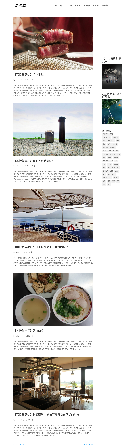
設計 (104, 181)
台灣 (109, 144)
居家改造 (105, 154)
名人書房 (114, 144)
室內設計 (111, 151)
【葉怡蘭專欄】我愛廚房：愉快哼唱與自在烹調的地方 (46, 414)
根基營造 (116, 164)
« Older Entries (19, 444)
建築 (104, 157)
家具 (117, 151)
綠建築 (117, 171)
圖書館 (105, 151)
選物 (109, 181)
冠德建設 (115, 137)
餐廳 (109, 184)
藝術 (110, 177)
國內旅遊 (105, 147)
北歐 (117, 141)
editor (17, 80)
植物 (104, 167)
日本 (104, 164)
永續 (113, 167)
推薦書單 (116, 157)
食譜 (118, 181)
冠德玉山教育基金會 (108, 141)
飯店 (104, 184)
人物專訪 (105, 134)
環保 (118, 167)
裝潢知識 (116, 177)
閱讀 (113, 181)
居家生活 (112, 154)
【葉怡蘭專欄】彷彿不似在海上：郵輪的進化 (41, 247)
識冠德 (105, 6)
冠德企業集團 (107, 137)
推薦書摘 (105, 161)
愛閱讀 (87, 6)
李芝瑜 (109, 164)
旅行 (116, 161)
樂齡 (109, 167)
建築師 (109, 157)
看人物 (96, 6)
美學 (104, 174)
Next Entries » (88, 444)
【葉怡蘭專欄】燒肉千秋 (29, 74)
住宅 (111, 134)
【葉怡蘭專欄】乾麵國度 (29, 330)
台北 (104, 144)
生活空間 (105, 171)
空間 (111, 171)
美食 (109, 174)
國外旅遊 (112, 147)
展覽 (118, 154)
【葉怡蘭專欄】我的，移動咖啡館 (34, 160)
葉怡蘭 (105, 177)
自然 (113, 174)
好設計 (78, 6)
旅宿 (111, 161)
